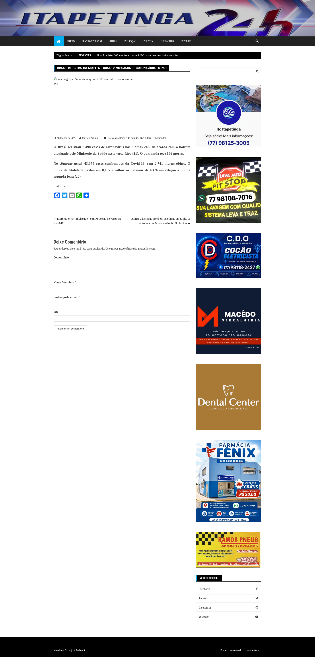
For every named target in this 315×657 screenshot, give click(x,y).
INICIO (71, 41)
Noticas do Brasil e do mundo (123, 138)
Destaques (167, 41)
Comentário (61, 257)
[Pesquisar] (257, 71)
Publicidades (159, 138)
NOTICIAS (145, 138)
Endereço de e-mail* (67, 297)
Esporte (186, 41)
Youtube (204, 616)
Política (148, 41)
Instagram (205, 607)
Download (235, 650)
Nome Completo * (65, 282)
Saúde (113, 41)
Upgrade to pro (252, 650)
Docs (223, 650)
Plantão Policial (92, 41)
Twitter (203, 598)
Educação (130, 41)
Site (56, 312)
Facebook (204, 589)
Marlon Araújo (90, 138)
